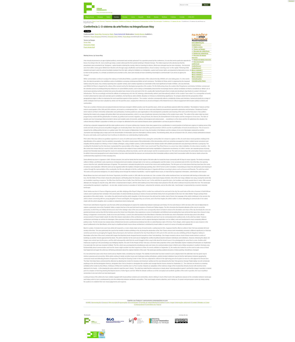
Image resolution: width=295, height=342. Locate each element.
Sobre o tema (198, 47)
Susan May (98, 34)
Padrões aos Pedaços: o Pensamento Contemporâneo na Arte (136, 21)
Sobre (108, 17)
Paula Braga (127, 36)
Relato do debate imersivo (202, 59)
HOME (88, 302)
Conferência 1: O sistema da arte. (172, 21)
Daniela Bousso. (140, 34)
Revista (124, 17)
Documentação (158, 21)
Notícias (164, 17)
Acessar (291, 1)
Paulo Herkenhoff (119, 34)
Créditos (173, 17)
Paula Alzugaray (95, 36)
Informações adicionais (183, 302)
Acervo (156, 17)
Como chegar (170, 302)
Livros (133, 17)
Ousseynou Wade (107, 34)
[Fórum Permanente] (116, 8)
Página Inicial (89, 17)
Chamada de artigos (145, 302)
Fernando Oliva (112, 36)
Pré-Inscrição (113, 302)
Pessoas (100, 17)
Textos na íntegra (199, 49)
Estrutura (105, 302)
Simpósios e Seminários (112, 21)
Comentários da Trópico (153, 304)
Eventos (116, 17)
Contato (182, 17)
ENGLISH (191, 17)
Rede (148, 17)
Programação (122, 302)
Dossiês (140, 17)
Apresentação (96, 302)
